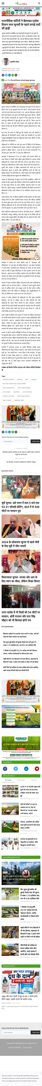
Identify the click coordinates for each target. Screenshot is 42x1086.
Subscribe (36, 440)
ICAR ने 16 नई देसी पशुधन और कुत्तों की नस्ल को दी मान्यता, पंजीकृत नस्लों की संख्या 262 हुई (30, 789)
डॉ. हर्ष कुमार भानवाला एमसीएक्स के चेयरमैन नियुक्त (21, 461)
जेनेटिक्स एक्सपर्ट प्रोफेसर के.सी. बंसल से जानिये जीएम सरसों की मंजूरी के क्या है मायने (21, 452)
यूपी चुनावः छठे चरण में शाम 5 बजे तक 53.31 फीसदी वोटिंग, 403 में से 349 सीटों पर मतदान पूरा (20, 506)
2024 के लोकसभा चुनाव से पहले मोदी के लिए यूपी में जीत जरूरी (20, 543)
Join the (19, 80)
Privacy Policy (27, 1046)
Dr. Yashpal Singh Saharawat (28, 829)
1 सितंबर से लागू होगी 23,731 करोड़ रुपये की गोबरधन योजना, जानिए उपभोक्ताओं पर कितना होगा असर (29, 911)
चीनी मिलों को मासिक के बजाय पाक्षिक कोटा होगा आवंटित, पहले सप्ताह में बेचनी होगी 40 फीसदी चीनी (29, 948)
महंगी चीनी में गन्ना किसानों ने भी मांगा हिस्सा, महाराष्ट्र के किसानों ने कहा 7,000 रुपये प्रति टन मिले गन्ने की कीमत (30, 930)
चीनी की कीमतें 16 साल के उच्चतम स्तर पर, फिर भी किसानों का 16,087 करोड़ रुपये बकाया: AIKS (28, 807)
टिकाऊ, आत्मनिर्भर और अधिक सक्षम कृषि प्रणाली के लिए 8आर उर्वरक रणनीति (30, 823)
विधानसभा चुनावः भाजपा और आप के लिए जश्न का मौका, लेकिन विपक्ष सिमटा (21, 578)
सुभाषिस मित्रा (14, 62)
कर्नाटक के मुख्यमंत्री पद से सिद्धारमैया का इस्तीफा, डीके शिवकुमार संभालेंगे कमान (29, 840)
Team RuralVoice (25, 797)
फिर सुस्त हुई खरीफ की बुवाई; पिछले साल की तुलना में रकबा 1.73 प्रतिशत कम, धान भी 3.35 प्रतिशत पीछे (30, 892)
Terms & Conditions (15, 1046)
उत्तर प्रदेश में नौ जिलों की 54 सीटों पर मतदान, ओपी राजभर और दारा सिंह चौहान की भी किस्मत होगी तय (21, 615)
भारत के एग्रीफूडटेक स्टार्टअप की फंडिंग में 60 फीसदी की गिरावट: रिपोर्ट (19, 996)
